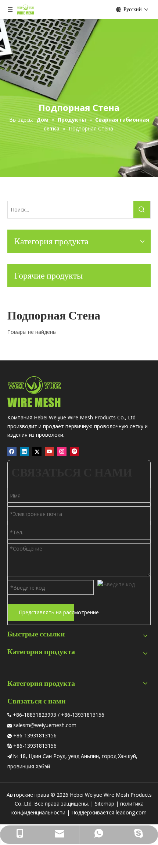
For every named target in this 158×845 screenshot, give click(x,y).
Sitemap (104, 803)
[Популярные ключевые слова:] (141, 209)
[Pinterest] (74, 451)
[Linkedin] (24, 451)
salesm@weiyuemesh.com (44, 725)
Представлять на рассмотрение (46, 612)
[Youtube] (49, 451)
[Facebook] (12, 451)
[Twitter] (37, 451)
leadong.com (131, 812)
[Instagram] (62, 451)
